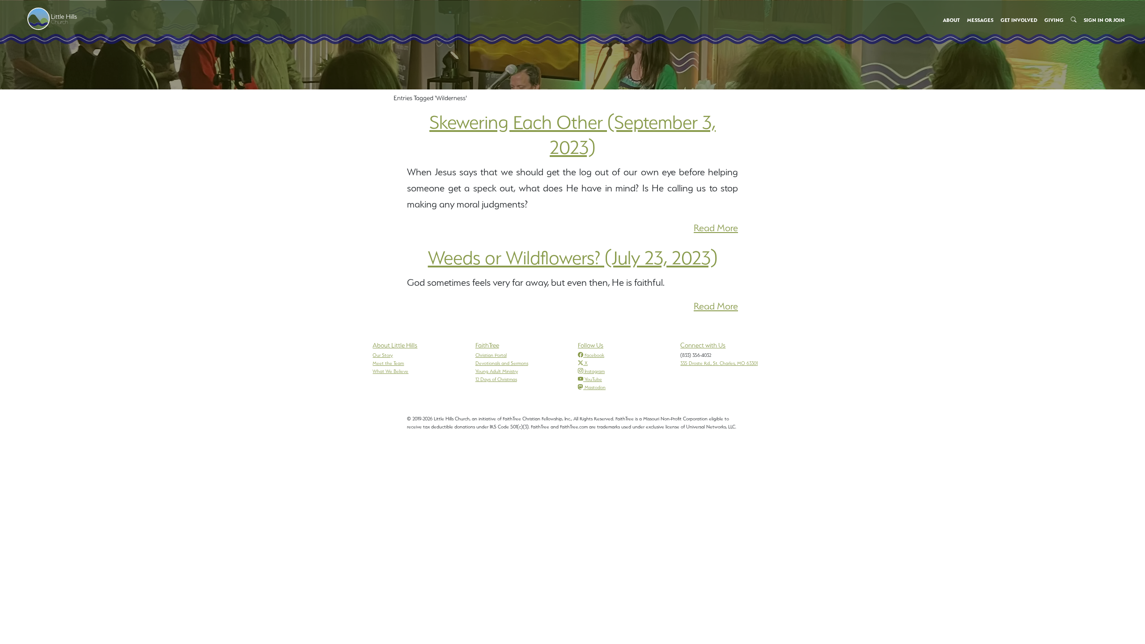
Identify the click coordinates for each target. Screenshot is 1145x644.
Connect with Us (702, 345)
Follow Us (590, 345)
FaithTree (487, 345)
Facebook (594, 355)
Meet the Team (388, 363)
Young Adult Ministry (496, 371)
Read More (716, 227)
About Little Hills (395, 345)
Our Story (383, 355)
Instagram (595, 371)
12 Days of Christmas (496, 379)
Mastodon (595, 387)
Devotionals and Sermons (501, 363)
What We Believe (390, 371)
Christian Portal (491, 355)
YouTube (593, 379)
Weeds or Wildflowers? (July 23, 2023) (572, 257)
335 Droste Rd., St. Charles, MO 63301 (719, 363)
